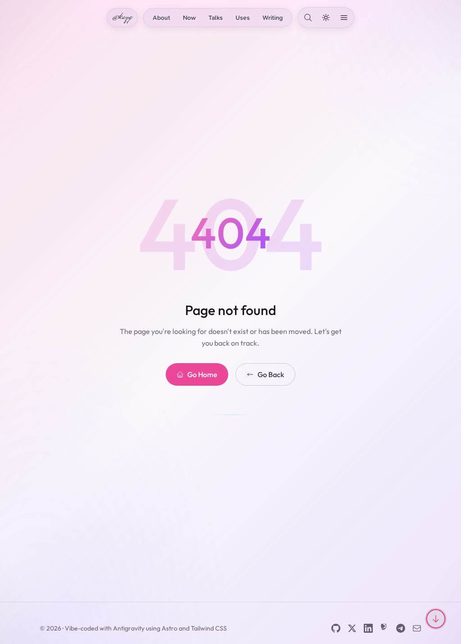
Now (189, 18)
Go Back (271, 374)
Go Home (202, 374)
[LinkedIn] (368, 628)
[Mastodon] (384, 628)
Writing (272, 18)
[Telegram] (400, 628)
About (161, 18)
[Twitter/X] (352, 628)
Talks (215, 18)
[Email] (416, 628)
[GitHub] (335, 628)
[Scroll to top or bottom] (436, 619)
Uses (242, 18)
